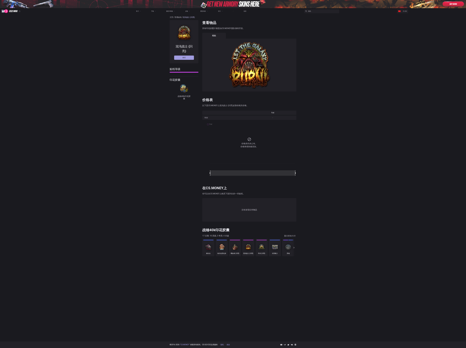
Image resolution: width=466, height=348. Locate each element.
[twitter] (288, 345)
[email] (281, 345)
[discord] (295, 345)
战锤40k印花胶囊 (184, 97)
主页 (171, 17)
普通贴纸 (178, 17)
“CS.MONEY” (185, 345)
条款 (228, 345)
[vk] (292, 345)
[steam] (285, 345)
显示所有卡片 (290, 236)
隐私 (222, 345)
